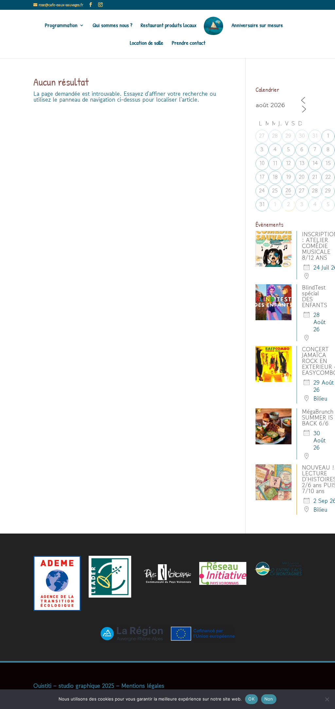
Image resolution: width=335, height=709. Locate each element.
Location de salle (146, 43)
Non (268, 698)
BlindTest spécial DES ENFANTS (314, 296)
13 (302, 163)
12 (288, 163)
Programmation (61, 26)
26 (288, 190)
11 (275, 163)
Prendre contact (188, 43)
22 (328, 177)
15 (328, 163)
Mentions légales (142, 685)
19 (288, 177)
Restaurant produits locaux (169, 26)
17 (262, 177)
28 (275, 136)
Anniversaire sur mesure (257, 26)
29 (288, 136)
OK (251, 698)
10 (262, 163)
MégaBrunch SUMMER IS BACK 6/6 (317, 417)
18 (275, 177)
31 (315, 136)
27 (262, 136)
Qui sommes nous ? (112, 26)
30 (302, 136)
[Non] (327, 699)
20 (302, 177)
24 (262, 190)
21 (314, 177)
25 (275, 190)
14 (315, 163)
